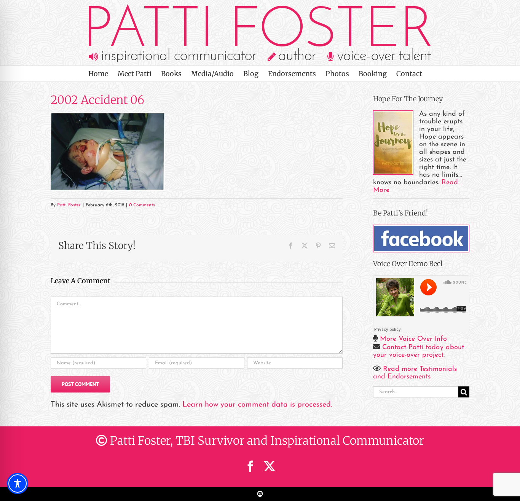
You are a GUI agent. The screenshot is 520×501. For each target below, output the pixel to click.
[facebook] (250, 466)
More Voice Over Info (413, 339)
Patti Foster (69, 205)
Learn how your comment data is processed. (257, 404)
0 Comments (142, 205)
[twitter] (269, 466)
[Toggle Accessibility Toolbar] (17, 483)
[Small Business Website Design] (260, 491)
